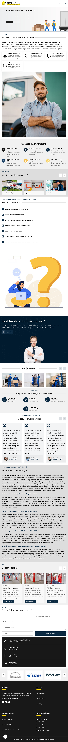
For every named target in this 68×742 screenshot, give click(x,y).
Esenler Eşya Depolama (9, 588)
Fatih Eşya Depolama (31, 588)
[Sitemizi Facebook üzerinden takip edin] (3, 702)
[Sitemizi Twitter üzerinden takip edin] (6, 702)
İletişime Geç (17, 22)
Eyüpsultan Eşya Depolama (55, 588)
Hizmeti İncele (10, 22)
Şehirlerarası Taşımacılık (54, 193)
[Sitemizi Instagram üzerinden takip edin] (8, 702)
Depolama (5, 193)
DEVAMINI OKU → (8, 601)
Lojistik (27, 193)
